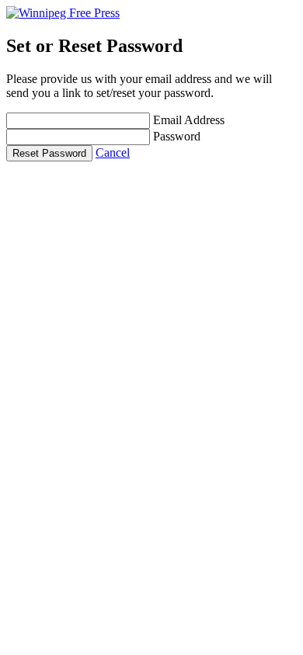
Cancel (113, 152)
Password (176, 136)
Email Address (189, 119)
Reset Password (49, 153)
